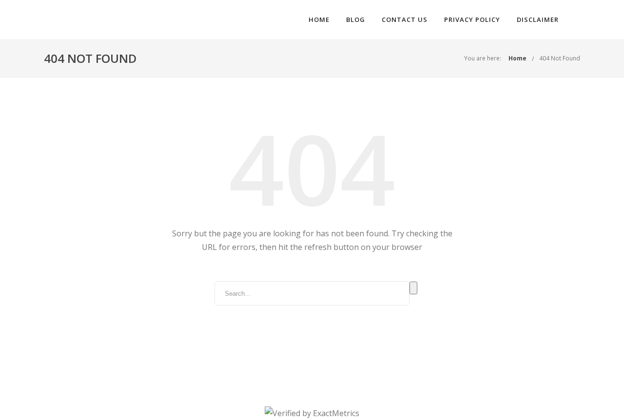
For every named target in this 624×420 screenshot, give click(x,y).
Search (413, 288)
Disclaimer (538, 19)
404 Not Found (559, 58)
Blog (355, 19)
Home (319, 19)
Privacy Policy (472, 19)
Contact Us (405, 19)
